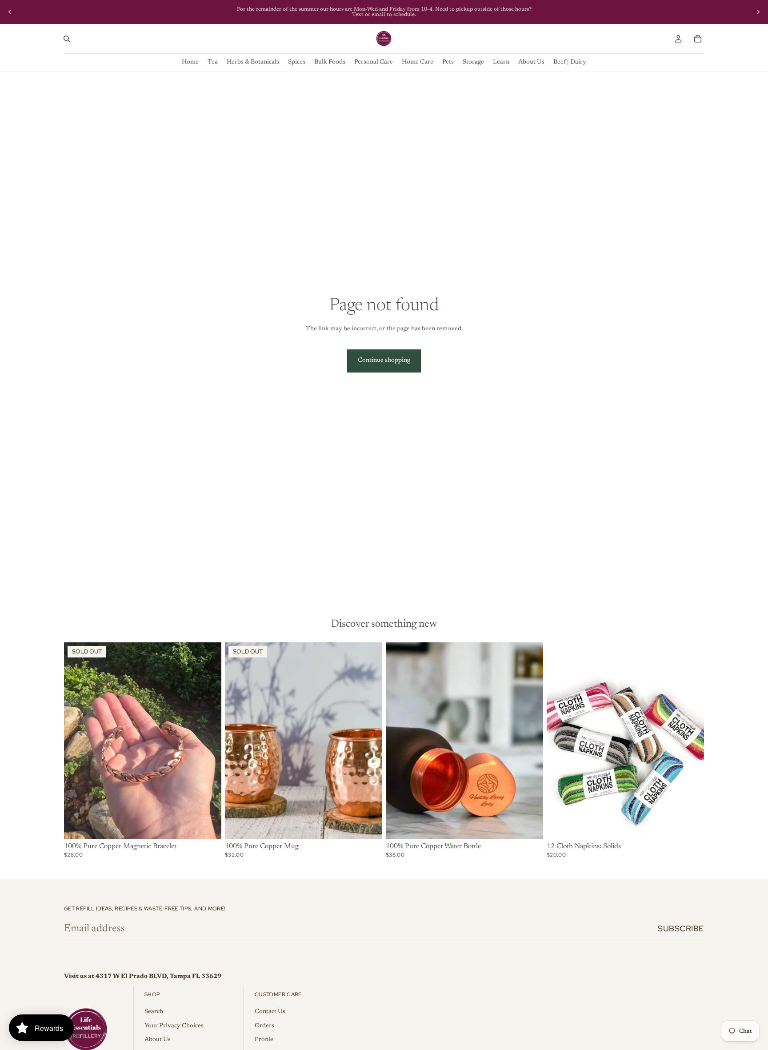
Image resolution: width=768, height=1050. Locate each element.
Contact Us (270, 1012)
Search (153, 1012)
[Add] (529, 826)
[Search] (66, 38)
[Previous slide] (10, 12)
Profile (264, 1040)
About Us (157, 1040)
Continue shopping (384, 360)
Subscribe (681, 928)
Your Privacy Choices (174, 1026)
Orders (264, 1026)
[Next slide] (758, 12)
